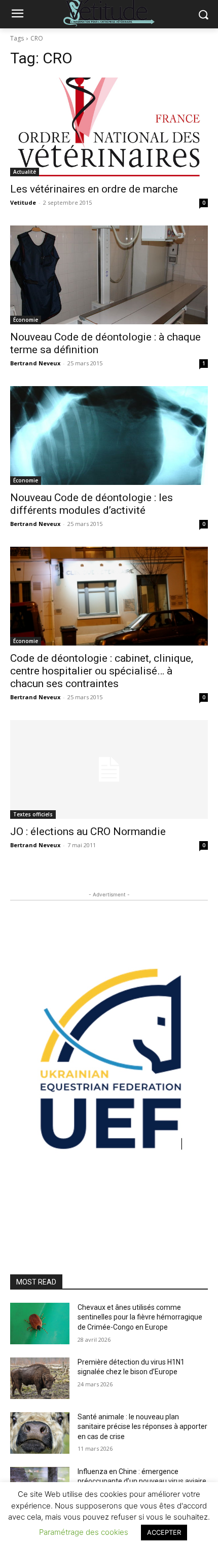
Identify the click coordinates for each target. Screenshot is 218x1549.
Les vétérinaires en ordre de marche (94, 189)
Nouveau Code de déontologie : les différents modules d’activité (91, 504)
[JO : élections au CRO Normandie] (109, 769)
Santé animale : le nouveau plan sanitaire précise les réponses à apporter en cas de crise (142, 1427)
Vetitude (23, 202)
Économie (25, 319)
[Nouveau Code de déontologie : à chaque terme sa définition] (109, 274)
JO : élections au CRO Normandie (88, 831)
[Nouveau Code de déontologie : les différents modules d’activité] (109, 435)
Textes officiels (33, 814)
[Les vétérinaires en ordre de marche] (109, 127)
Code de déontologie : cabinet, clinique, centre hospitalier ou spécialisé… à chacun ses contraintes (101, 671)
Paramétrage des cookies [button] (83, 1532)
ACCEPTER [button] (164, 1532)
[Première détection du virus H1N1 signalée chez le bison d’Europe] (39, 1378)
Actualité (24, 171)
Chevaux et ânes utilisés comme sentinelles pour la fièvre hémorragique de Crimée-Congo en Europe (140, 1317)
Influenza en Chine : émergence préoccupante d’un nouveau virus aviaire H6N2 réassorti (142, 1481)
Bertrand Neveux (35, 363)
